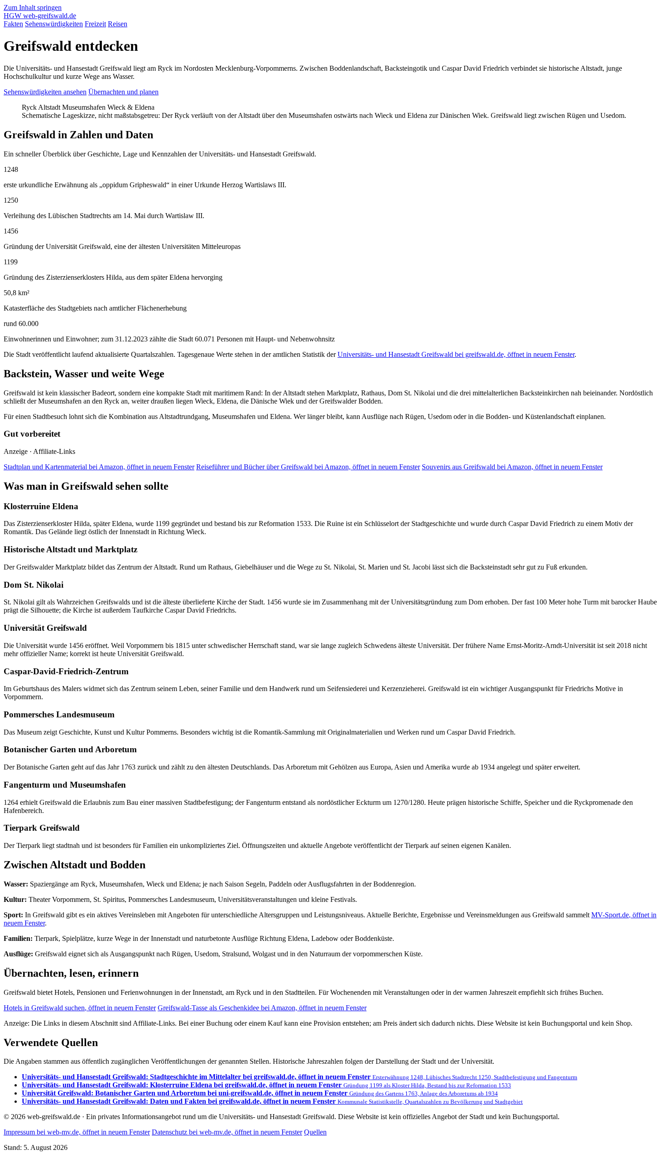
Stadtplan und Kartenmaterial (99, 467)
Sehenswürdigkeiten (54, 24)
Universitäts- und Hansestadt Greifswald (456, 354)
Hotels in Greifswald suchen (80, 1008)
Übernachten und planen (123, 92)
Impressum (77, 1132)
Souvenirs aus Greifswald (512, 467)
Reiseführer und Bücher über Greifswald (308, 467)
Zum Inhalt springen (33, 7)
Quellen (315, 1132)
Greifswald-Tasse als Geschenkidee (262, 1008)
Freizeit (95, 24)
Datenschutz (227, 1132)
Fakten (13, 24)
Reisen (117, 24)
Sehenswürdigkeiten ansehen (45, 92)
